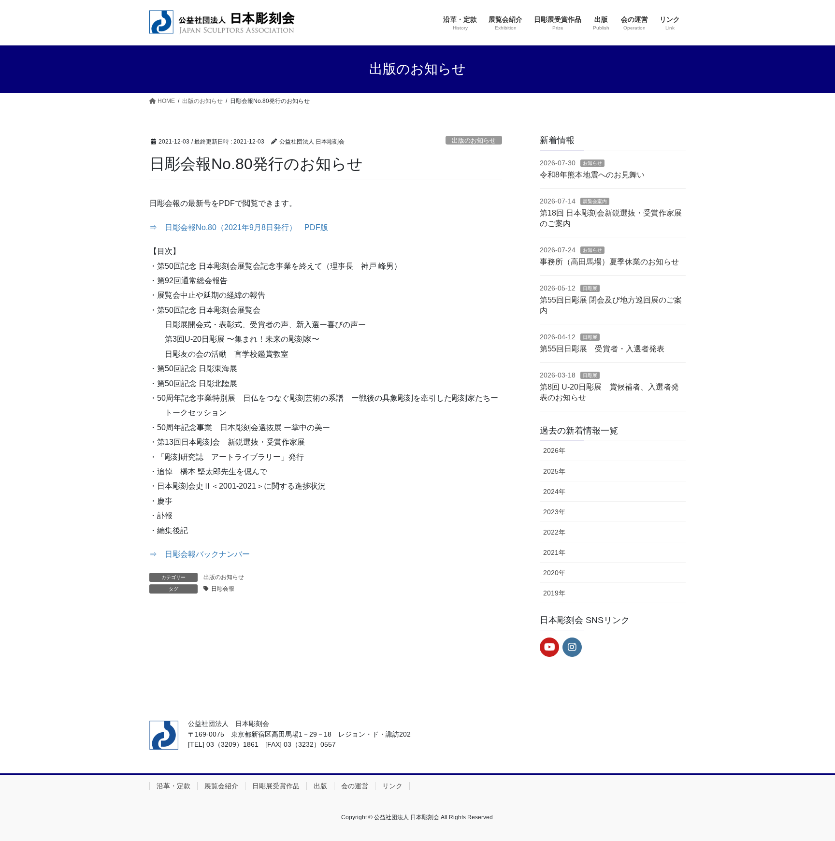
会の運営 (354, 786)
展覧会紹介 (221, 786)
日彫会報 (222, 588)
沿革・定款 (173, 786)
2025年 (554, 471)
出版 (320, 786)
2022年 (554, 532)
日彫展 (590, 288)
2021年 (554, 552)
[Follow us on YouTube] (549, 647)
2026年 (554, 450)
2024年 (554, 491)
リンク (392, 786)
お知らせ (592, 163)
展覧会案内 (595, 201)
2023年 (554, 512)
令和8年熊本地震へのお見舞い (592, 175)
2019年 (554, 593)
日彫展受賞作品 (276, 786)
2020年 (554, 573)
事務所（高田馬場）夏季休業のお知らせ (609, 262)
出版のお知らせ (474, 140)
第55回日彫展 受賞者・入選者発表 (602, 349)
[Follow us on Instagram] (572, 647)
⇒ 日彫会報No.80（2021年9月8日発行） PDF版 (238, 227)
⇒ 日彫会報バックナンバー (199, 554)
